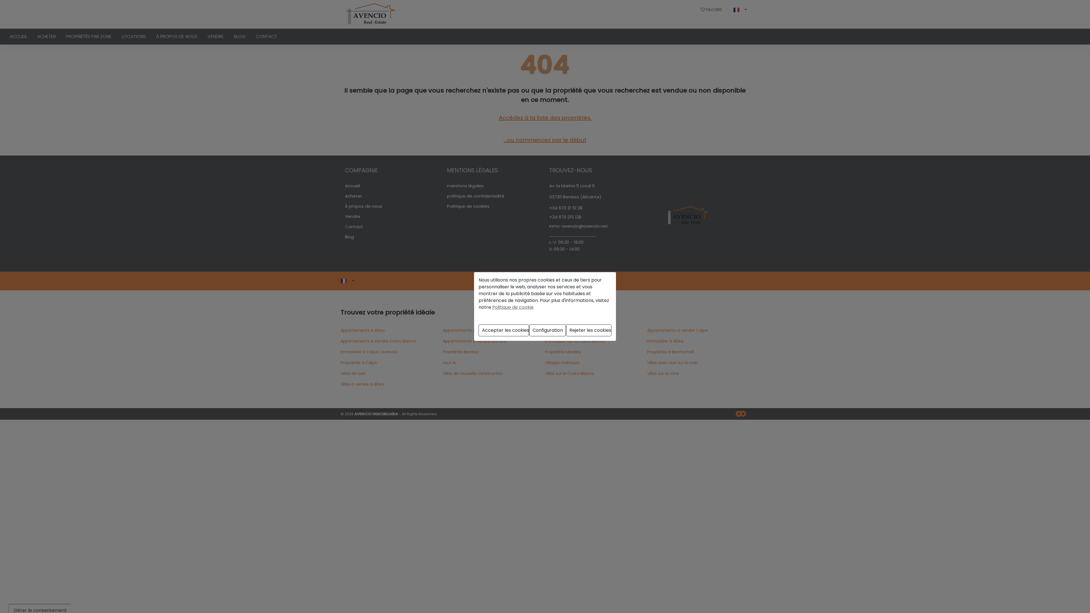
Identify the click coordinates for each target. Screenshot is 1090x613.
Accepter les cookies (505, 330)
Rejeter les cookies (590, 330)
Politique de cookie (513, 307)
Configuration (548, 330)
